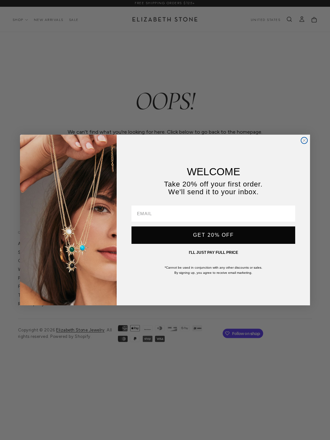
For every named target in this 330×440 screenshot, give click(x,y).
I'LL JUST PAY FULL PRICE (213, 252)
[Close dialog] (304, 140)
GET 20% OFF (213, 235)
